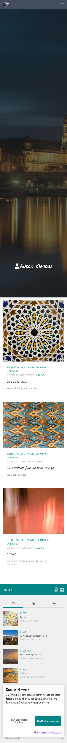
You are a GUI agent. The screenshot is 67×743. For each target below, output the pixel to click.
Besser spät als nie (16, 367)
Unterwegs (12, 371)
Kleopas (40, 375)
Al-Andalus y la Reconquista (33, 635)
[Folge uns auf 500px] (56, 589)
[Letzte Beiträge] (13, 604)
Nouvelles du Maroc (37, 367)
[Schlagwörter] (54, 604)
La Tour (24, 616)
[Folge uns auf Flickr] (62, 589)
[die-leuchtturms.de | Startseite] (6, 4)
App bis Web (57, 733)
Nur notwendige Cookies (19, 721)
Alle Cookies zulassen (48, 721)
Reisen (23, 613)
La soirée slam (17, 381)
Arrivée (11, 554)
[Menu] (62, 4)
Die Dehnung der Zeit (30, 654)
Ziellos (23, 673)
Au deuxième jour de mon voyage (30, 468)
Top (29, 650)
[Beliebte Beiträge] (33, 604)
